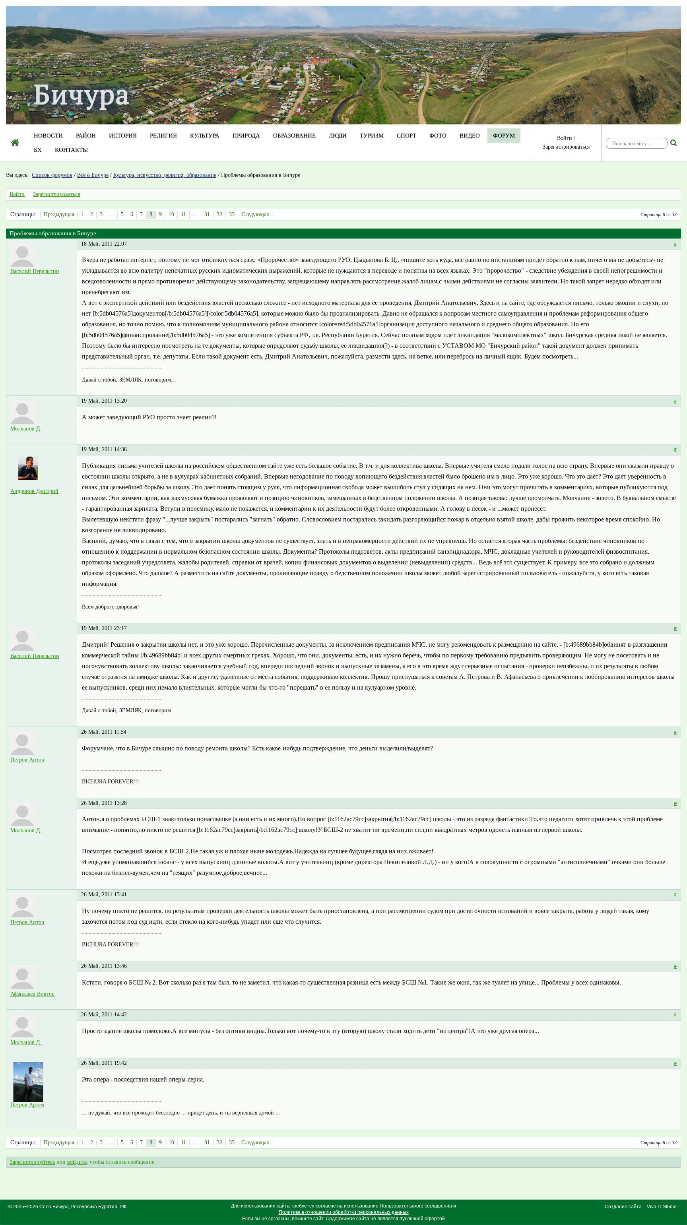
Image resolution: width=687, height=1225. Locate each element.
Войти (564, 138)
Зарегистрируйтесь (32, 1162)
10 (171, 214)
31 (207, 214)
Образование (294, 135)
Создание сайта (623, 1206)
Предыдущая (59, 214)
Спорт (406, 135)
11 (183, 214)
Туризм (372, 135)
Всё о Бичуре (93, 175)
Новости (48, 135)
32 (219, 214)
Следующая (255, 214)
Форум (504, 135)
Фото (437, 135)
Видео (470, 135)
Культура (204, 135)
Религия (163, 135)
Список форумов (52, 175)
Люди (338, 135)
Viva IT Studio (662, 1206)
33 (232, 214)
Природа (246, 135)
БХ (38, 150)
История (123, 135)
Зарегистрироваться (566, 147)
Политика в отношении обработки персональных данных (344, 1212)
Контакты (71, 150)
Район (86, 135)
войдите (77, 1162)
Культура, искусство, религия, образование (164, 175)
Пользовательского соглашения (416, 1206)
